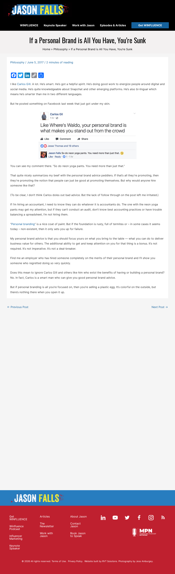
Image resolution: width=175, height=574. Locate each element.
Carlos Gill (24, 84)
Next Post (160, 307)
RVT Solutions (109, 561)
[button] (150, 25)
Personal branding (23, 224)
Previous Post (17, 307)
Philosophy (17, 62)
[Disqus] (87, 353)
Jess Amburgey (144, 561)
